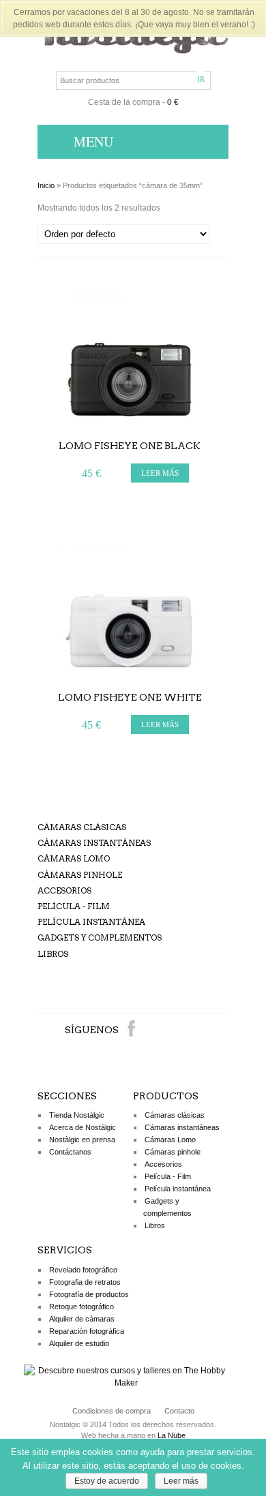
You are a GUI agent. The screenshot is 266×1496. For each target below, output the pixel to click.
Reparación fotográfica (86, 1331)
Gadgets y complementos (100, 937)
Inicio (46, 185)
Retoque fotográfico (81, 1306)
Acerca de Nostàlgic (82, 1127)
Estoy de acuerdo (106, 1481)
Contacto (179, 1411)
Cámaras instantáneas (94, 843)
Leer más (181, 1481)
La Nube (172, 1435)
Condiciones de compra (111, 1411)
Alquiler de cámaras (82, 1319)
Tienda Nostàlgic (76, 1115)
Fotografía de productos (89, 1294)
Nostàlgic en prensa (82, 1139)
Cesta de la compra (124, 102)
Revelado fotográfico (83, 1270)
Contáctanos (70, 1152)
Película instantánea (91, 922)
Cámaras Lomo (74, 858)
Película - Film (74, 906)
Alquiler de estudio (79, 1343)
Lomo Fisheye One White (130, 697)
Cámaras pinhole (80, 875)
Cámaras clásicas (82, 827)
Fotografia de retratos (85, 1282)
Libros (53, 954)
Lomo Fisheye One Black (130, 445)
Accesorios (64, 890)
